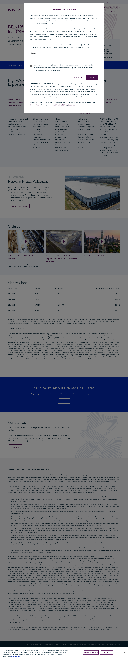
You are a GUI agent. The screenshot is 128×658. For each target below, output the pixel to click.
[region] (64, 652)
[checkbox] (31, 66)
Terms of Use (34, 105)
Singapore (71, 105)
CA (66, 105)
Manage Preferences (91, 652)
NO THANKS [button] (79, 78)
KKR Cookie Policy (15, 656)
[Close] (125, 652)
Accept (106, 652)
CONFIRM (92, 78)
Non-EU (54, 105)
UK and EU (61, 105)
